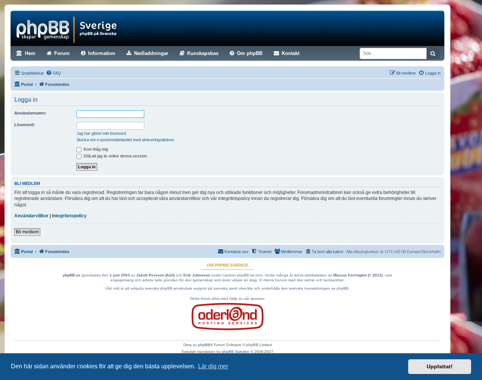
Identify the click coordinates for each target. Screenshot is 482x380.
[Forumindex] (68, 28)
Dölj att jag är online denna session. (115, 156)
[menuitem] (53, 73)
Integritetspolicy (69, 215)
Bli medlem (27, 232)
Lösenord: (24, 124)
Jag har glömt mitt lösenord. (101, 133)
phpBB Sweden (235, 351)
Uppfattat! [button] (440, 366)
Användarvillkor (31, 215)
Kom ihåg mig (95, 149)
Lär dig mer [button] (213, 366)
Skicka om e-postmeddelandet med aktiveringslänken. (125, 139)
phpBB (204, 345)
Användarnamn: (30, 113)
